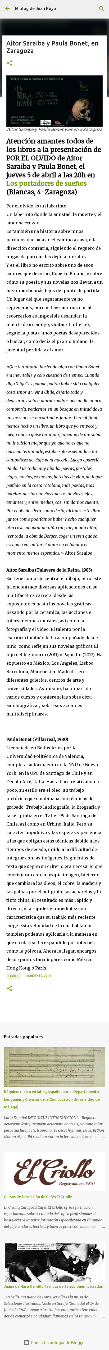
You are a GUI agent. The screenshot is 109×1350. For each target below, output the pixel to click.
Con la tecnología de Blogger (58, 1342)
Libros (13, 976)
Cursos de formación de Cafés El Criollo (38, 1197)
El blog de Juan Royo (35, 8)
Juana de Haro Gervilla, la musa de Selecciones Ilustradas (53, 1286)
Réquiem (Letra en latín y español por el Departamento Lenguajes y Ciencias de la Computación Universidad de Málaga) (52, 1099)
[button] (9, 63)
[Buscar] (101, 8)
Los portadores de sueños (46, 183)
